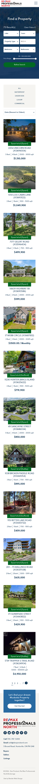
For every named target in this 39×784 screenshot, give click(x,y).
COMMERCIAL (19, 103)
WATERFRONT (19, 92)
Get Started (19, 706)
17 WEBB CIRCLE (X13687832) (19, 335)
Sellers (6, 755)
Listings (7, 758)
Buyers (6, 751)
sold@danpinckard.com (18, 743)
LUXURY (19, 100)
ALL (19, 88)
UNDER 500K (19, 96)
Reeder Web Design (15, 778)
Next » (26, 683)
